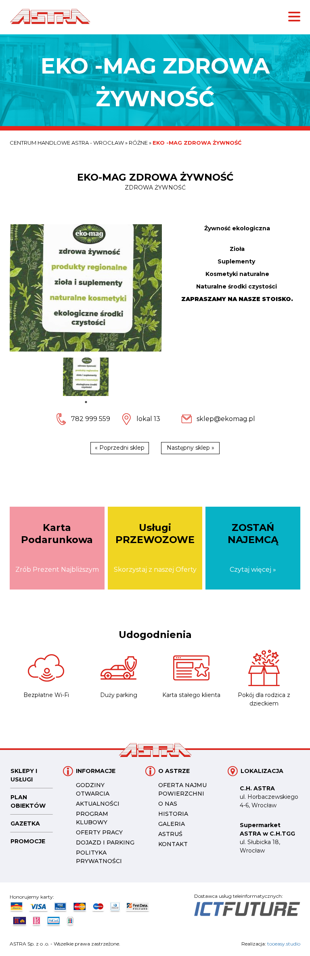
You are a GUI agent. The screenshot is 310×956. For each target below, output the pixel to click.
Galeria (171, 824)
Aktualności (97, 803)
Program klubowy (92, 818)
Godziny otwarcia (92, 789)
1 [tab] (86, 402)
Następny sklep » (190, 447)
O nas (167, 803)
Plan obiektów (28, 801)
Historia (173, 813)
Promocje (27, 841)
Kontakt (173, 844)
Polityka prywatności (99, 857)
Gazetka (25, 823)
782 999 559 (90, 419)
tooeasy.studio (283, 944)
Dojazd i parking (105, 842)
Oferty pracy (99, 832)
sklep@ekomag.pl (226, 419)
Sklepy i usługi (23, 775)
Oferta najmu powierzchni (182, 789)
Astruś (170, 834)
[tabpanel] (86, 377)
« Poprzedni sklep (120, 447)
